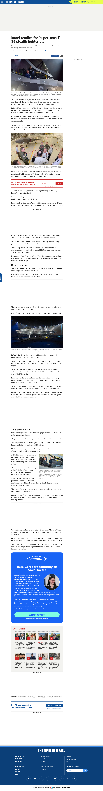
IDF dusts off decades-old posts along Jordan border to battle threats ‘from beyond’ (43, 645)
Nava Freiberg (5, 753)
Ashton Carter (49, 696)
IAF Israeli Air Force (22, 697)
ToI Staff (13, 753)
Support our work (37, 615)
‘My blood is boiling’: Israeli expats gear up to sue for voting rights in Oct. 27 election (53, 645)
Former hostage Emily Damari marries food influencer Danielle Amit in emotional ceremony (31, 645)
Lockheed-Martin (32, 697)
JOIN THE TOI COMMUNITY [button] (54, 705)
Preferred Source (44, 50)
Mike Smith (16, 55)
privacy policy (44, 759)
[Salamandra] (66, 787)
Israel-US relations (53, 697)
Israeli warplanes (58, 696)
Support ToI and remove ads (94, 2)
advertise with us (45, 764)
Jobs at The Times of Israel (47, 766)
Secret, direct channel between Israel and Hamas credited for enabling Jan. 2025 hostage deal (20, 645)
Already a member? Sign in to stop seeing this (37, 618)
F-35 (35, 696)
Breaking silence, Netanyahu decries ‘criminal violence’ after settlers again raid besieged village (54, 665)
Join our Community (79, 2)
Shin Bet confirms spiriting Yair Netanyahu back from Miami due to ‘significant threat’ (31, 664)
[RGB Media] (52, 788)
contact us (43, 769)
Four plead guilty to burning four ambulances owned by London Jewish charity (20, 664)
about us (43, 761)
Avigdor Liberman (41, 696)
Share (55, 55)
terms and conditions (46, 756)
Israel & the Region (21, 696)
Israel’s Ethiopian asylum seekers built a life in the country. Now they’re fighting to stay (42, 665)
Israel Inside (30, 696)
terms (57, 186)
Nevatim (38, 697)
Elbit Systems (45, 697)
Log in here (58, 708)
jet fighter (14, 697)
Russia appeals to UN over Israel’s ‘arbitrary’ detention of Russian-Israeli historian (10, 748)
